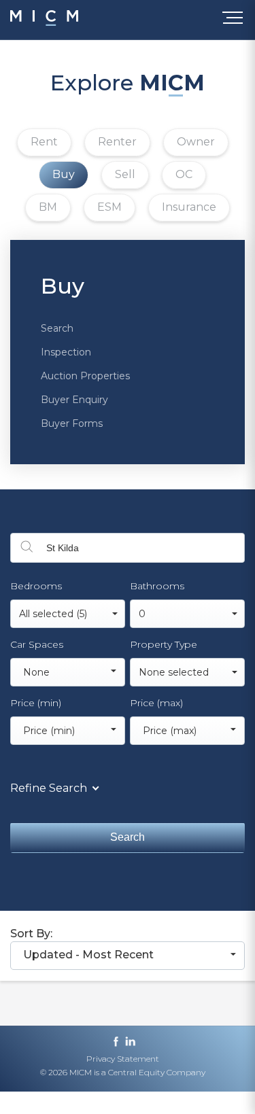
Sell (125, 174)
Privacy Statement (122, 1059)
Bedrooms (36, 586)
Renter (117, 141)
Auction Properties (85, 376)
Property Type (163, 644)
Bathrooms (157, 586)
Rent (44, 141)
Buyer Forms (72, 423)
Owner (196, 141)
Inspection (66, 352)
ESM (109, 207)
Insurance (189, 207)
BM (48, 207)
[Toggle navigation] (235, 20)
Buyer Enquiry (74, 400)
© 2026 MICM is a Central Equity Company (122, 1072)
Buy (63, 174)
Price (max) (156, 703)
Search (57, 328)
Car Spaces (36, 644)
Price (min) (35, 703)
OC (183, 174)
